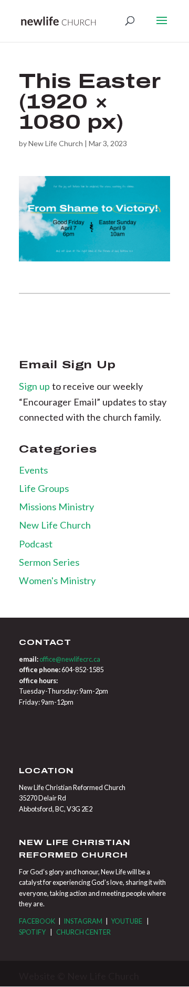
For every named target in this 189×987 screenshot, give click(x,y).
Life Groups (44, 488)
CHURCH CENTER (83, 932)
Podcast (35, 544)
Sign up (35, 386)
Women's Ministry (57, 580)
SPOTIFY (32, 932)
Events (33, 470)
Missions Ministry (56, 506)
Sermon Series (49, 562)
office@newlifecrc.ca (69, 659)
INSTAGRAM (83, 921)
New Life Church (55, 143)
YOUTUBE (126, 921)
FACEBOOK (37, 921)
